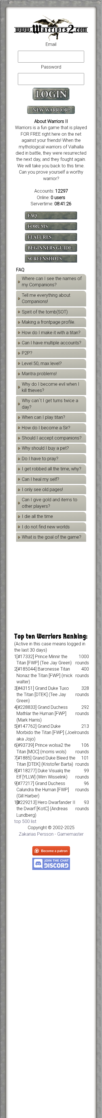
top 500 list (25, 821)
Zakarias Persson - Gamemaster (51, 834)
